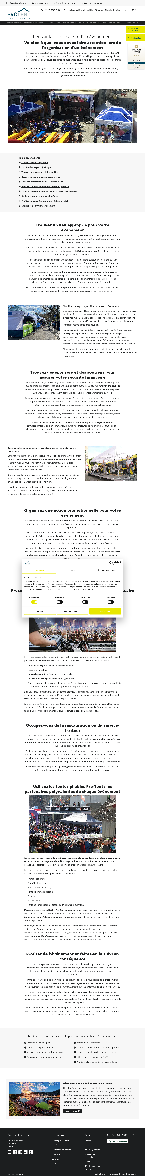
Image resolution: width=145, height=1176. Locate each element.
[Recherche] (125, 10)
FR (133, 10)
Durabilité (89, 10)
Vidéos (88, 1161)
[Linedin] (26, 1153)
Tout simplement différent (74, 10)
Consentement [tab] (38, 570)
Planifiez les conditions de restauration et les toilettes (49, 191)
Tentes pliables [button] (14, 23)
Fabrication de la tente (61, 1150)
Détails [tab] (72, 570)
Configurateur (69, 23)
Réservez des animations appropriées (40, 177)
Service (88, 1140)
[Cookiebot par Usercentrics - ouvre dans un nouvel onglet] (111, 563)
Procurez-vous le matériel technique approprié (45, 186)
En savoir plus (71, 1111)
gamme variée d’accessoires (44, 936)
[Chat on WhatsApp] (122, 1141)
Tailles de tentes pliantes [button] (35, 23)
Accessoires (55, 23)
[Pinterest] (31, 1153)
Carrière (55, 1145)
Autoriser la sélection (72, 611)
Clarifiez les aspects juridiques (37, 167)
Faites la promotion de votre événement (42, 181)
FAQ (86, 1145)
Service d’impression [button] (111, 23)
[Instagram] (20, 1153)
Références (99, 10)
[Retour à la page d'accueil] (19, 13)
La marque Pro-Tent (60, 1140)
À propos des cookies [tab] (106, 570)
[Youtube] (10, 1153)
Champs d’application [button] (89, 23)
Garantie (55, 1159)
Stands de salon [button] (131, 23)
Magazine (109, 10)
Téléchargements (92, 1150)
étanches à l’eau (32, 917)
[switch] (60, 602)
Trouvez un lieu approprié (34, 162)
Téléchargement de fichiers (93, 1167)
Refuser (40, 611)
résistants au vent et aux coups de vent (62, 917)
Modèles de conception (90, 1155)
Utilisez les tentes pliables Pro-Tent (39, 196)
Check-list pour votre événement (38, 205)
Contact (117, 10)
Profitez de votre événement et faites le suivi (44, 201)
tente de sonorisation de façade (87, 707)
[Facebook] (15, 1153)
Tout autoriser (105, 611)
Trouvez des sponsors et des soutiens (40, 172)
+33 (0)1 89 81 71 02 (52, 10)
